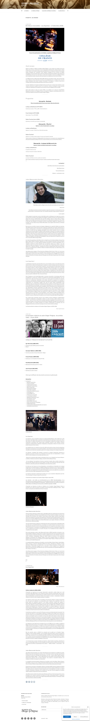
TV (67, 10)
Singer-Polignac (30, 3)
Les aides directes (61, 10)
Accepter (67, 716)
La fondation (26, 10)
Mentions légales (25, 700)
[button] (87, 707)
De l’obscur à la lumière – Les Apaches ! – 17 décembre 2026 (44, 26)
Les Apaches (30, 567)
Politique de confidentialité (26, 702)
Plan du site (24, 704)
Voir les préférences (84, 716)
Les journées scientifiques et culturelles (49, 10)
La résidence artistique (35, 10)
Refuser (75, 716)
